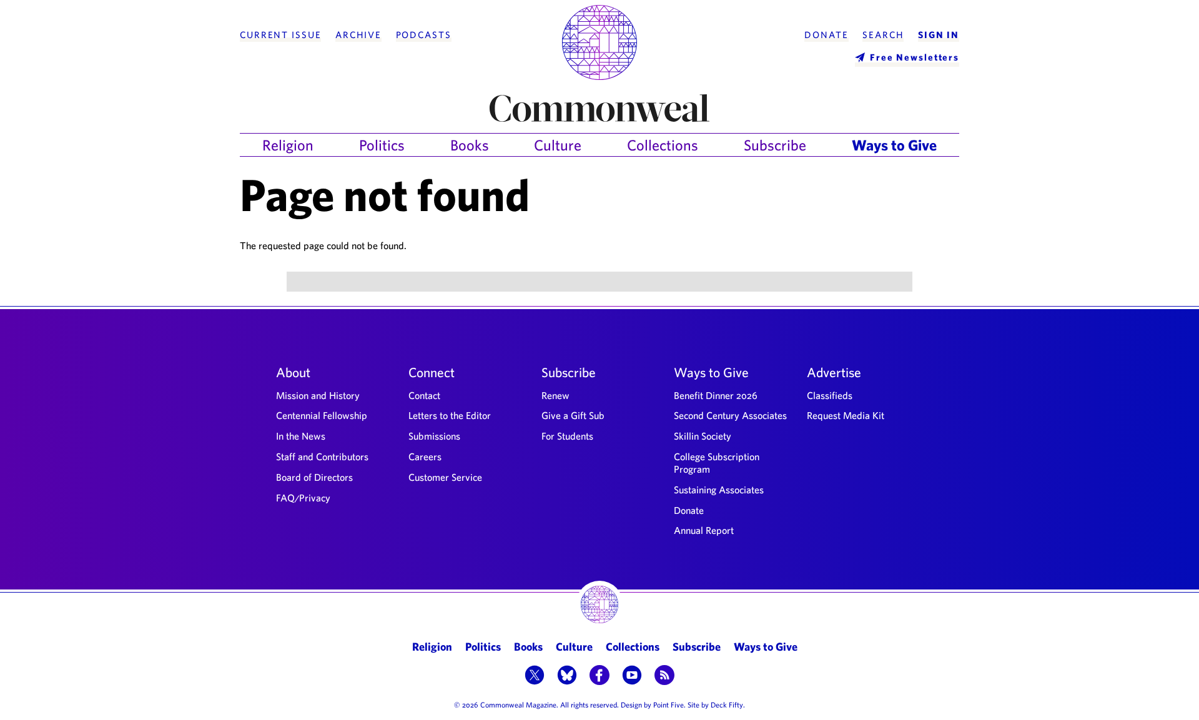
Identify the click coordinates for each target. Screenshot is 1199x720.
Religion (287, 145)
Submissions (434, 435)
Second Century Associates (730, 415)
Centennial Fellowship (321, 415)
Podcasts (423, 35)
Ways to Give (894, 145)
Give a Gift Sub (572, 415)
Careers (425, 456)
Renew (555, 395)
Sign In (938, 35)
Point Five (668, 704)
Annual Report (704, 530)
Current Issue (280, 35)
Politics (382, 145)
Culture (557, 145)
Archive (358, 35)
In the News (300, 435)
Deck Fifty (727, 704)
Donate (826, 35)
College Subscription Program (716, 463)
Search (883, 35)
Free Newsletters (914, 57)
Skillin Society (702, 435)
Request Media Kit (845, 415)
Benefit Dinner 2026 (715, 395)
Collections (662, 145)
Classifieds (829, 395)
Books (469, 145)
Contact (424, 395)
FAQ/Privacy (303, 497)
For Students (567, 435)
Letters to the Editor (449, 415)
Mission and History (318, 395)
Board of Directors (314, 477)
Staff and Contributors (322, 456)
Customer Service (445, 477)
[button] (535, 676)
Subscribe (775, 145)
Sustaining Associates (719, 489)
